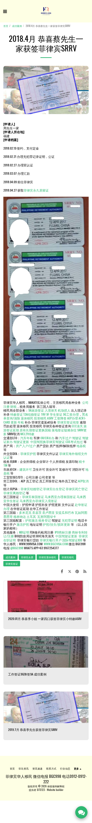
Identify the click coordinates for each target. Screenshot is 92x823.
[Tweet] (69, 570)
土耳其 (31, 516)
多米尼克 (25, 512)
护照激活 (31, 520)
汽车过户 (65, 437)
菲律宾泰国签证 (33, 496)
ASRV (50, 418)
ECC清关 (77, 426)
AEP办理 (72, 418)
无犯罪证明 (69, 520)
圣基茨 (37, 512)
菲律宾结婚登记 (31, 488)
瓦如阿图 (81, 512)
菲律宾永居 (27, 557)
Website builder (55, 790)
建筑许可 (25, 469)
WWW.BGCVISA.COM (56, 543)
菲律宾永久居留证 (36, 190)
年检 (21, 422)
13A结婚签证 (31, 414)
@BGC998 (16, 547)
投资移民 (40, 418)
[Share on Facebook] (62, 570)
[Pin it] (77, 570)
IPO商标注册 (63, 532)
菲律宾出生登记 (54, 488)
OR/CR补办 (47, 437)
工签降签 (60, 418)
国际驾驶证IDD (72, 540)
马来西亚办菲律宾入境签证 (38, 500)
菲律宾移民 (68, 557)
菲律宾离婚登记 (14, 492)
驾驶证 (77, 437)
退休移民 (27, 418)
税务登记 (44, 520)
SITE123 (41, 790)
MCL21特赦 (27, 433)
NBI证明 (24, 532)
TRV (43, 414)
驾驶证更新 (21, 441)
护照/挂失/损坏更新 (56, 524)
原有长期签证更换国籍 (35, 430)
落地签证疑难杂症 (64, 430)
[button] (5, 11)
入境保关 (51, 410)
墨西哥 (8, 516)
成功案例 (17, 26)
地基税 (81, 445)
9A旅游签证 (36, 410)
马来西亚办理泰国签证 (60, 496)
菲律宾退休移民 (47, 557)
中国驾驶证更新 (66, 536)
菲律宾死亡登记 (77, 488)
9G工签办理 (71, 414)
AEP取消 (83, 481)
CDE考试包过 (74, 441)
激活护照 (23, 524)
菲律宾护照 (28, 453)
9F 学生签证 (54, 414)
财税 (13, 406)
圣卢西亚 (48, 512)
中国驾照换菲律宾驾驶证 (47, 441)
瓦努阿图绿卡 (46, 516)
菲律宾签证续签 (68, 422)
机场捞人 (64, 410)
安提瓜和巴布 (64, 512)
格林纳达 (20, 516)
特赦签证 (16, 414)
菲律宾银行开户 (51, 540)
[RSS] (85, 570)
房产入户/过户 (26, 445)
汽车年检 (26, 437)
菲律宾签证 (12, 563)
